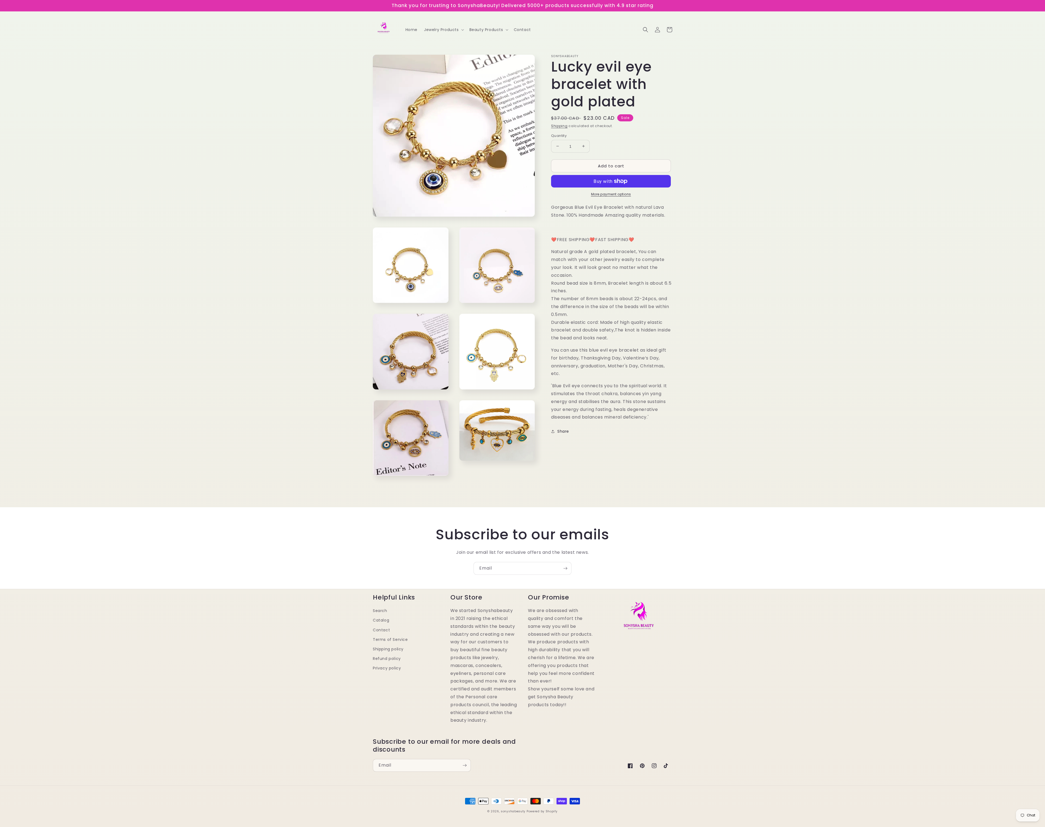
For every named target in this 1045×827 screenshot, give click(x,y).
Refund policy (387, 658)
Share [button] (563, 431)
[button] (443, 29)
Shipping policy (388, 649)
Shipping (559, 126)
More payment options (611, 194)
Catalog (381, 620)
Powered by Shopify (542, 811)
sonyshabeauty (513, 811)
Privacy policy (387, 668)
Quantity (559, 135)
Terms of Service (390, 639)
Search (380, 610)
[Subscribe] (565, 568)
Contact (381, 630)
